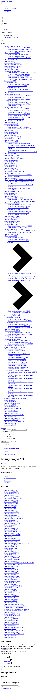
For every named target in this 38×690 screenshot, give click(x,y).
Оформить (14, 37)
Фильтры (3, 428)
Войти (8, 688)
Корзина (7, 37)
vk (5, 658)
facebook (7, 663)
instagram (7, 661)
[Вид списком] (3, 465)
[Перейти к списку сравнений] (2, 21)
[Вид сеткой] (1, 465)
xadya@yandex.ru (6, 650)
